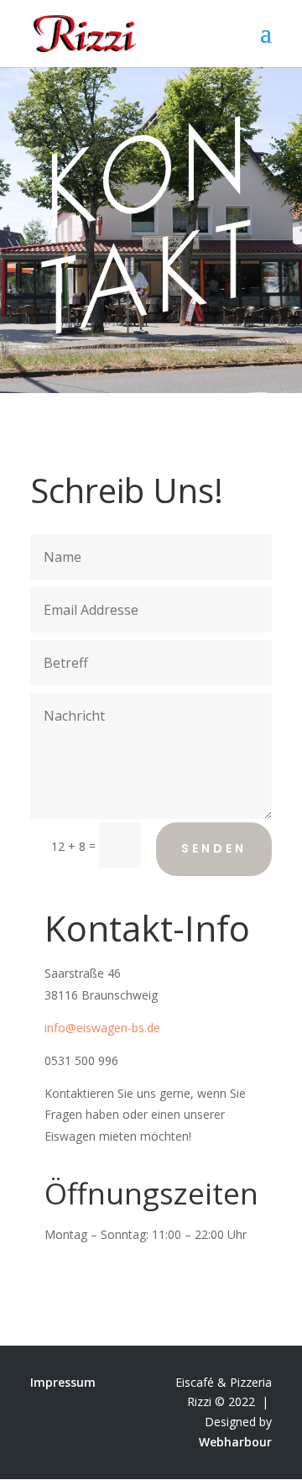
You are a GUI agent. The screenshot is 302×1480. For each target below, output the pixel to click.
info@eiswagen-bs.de (102, 1028)
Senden (214, 848)
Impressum (63, 1382)
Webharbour (235, 1442)
